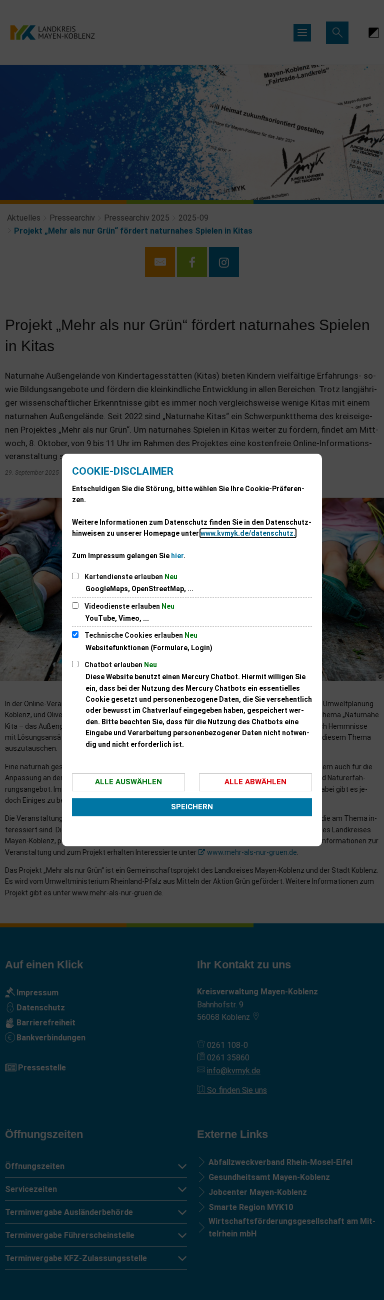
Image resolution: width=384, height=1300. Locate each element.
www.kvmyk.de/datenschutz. (248, 533)
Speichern (192, 806)
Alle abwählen (255, 781)
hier (177, 556)
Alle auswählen (128, 781)
